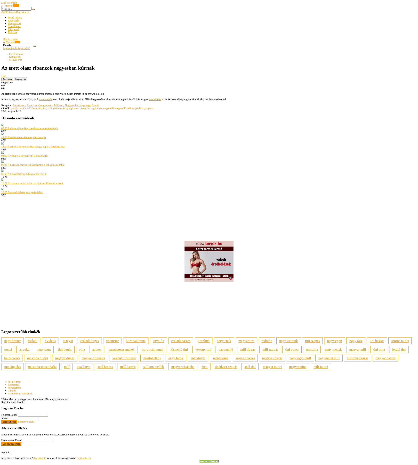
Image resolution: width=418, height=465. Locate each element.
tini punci (292, 349)
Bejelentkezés (8, 12)
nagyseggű (334, 341)
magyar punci (272, 367)
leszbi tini (399, 349)
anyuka (24, 349)
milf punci (321, 367)
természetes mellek (122, 349)
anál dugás (198, 358)
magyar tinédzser (93, 358)
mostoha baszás (357, 358)
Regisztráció (22, 12)
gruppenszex (73, 108)
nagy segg (44, 349)
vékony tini (203, 349)
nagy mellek (333, 349)
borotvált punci (152, 349)
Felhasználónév (9, 414)
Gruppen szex (45, 105)
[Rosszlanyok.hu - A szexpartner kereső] (209, 280)
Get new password (11, 444)
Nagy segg (85, 105)
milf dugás (247, 349)
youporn (148, 108)
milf (67, 367)
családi (32, 341)
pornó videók (45, 99)
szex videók (155, 99)
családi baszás (180, 341)
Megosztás (20, 79)
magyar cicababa (182, 367)
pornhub (204, 341)
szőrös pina (220, 358)
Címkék (12, 390)
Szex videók (14, 381)
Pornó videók (15, 17)
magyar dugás (64, 358)
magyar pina (297, 367)
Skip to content (9, 2)
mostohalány (152, 358)
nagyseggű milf (300, 358)
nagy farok (96, 108)
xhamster (112, 341)
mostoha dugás (37, 358)
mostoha (312, 349)
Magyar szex (14, 23)
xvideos (50, 341)
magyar (68, 341)
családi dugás (89, 341)
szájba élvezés (245, 358)
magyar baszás (385, 358)
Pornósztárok (14, 387)
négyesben (137, 108)
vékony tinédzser (124, 358)
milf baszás (128, 367)
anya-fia (158, 341)
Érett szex (32, 105)
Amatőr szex (19, 105)
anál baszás (105, 367)
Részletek (7, 79)
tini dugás (65, 349)
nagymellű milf (123, 108)
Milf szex (59, 105)
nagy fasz (355, 341)
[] (33, 9)
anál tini (250, 367)
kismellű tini (179, 349)
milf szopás (270, 349)
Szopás (95, 105)
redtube (267, 341)
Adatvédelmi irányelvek (20, 393)
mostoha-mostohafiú (42, 367)
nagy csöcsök (288, 341)
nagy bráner (12, 341)
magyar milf (357, 349)
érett (50, 108)
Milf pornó (13, 29)
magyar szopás (272, 358)
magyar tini (246, 341)
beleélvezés (12, 358)
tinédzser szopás (226, 367)
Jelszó (4, 418)
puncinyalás (12, 367)
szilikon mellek (153, 367)
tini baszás (377, 341)
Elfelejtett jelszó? (26, 421)
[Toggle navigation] (2, 6)
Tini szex (12, 32)
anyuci (97, 349)
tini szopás (312, 341)
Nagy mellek (71, 105)
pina (82, 349)
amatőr (14, 108)
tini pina (379, 349)
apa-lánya (83, 367)
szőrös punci (400, 341)
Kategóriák (13, 20)
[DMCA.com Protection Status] (209, 462)
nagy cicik (224, 341)
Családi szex (14, 26)
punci (8, 349)
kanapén (85, 108)
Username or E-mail (11, 440)
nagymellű (108, 108)
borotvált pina (39, 108)
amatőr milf (25, 108)
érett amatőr (59, 108)
